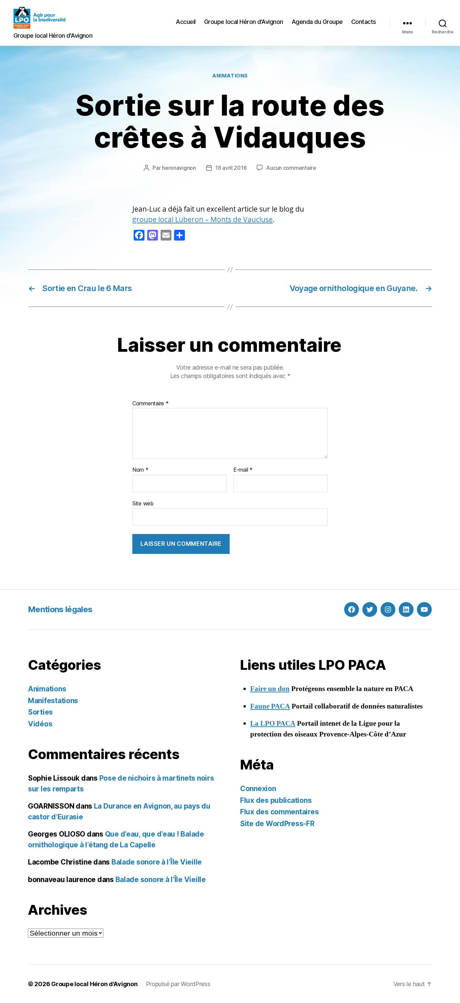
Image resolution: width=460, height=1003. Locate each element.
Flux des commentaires (279, 812)
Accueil (186, 21)
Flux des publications (275, 800)
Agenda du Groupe (317, 21)
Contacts (363, 21)
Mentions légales (60, 609)
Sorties (40, 712)
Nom (140, 470)
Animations (230, 76)
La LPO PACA (272, 723)
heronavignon (179, 167)
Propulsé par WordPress (178, 984)
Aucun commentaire (291, 167)
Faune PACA (270, 706)
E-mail (243, 470)
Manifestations (53, 700)
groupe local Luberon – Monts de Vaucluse (202, 219)
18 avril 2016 (231, 167)
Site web (143, 503)
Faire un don (270, 688)
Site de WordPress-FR (277, 823)
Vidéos (40, 724)
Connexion (258, 788)
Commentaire (150, 404)
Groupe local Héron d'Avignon (94, 984)
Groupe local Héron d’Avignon (243, 21)
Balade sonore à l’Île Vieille (156, 862)
